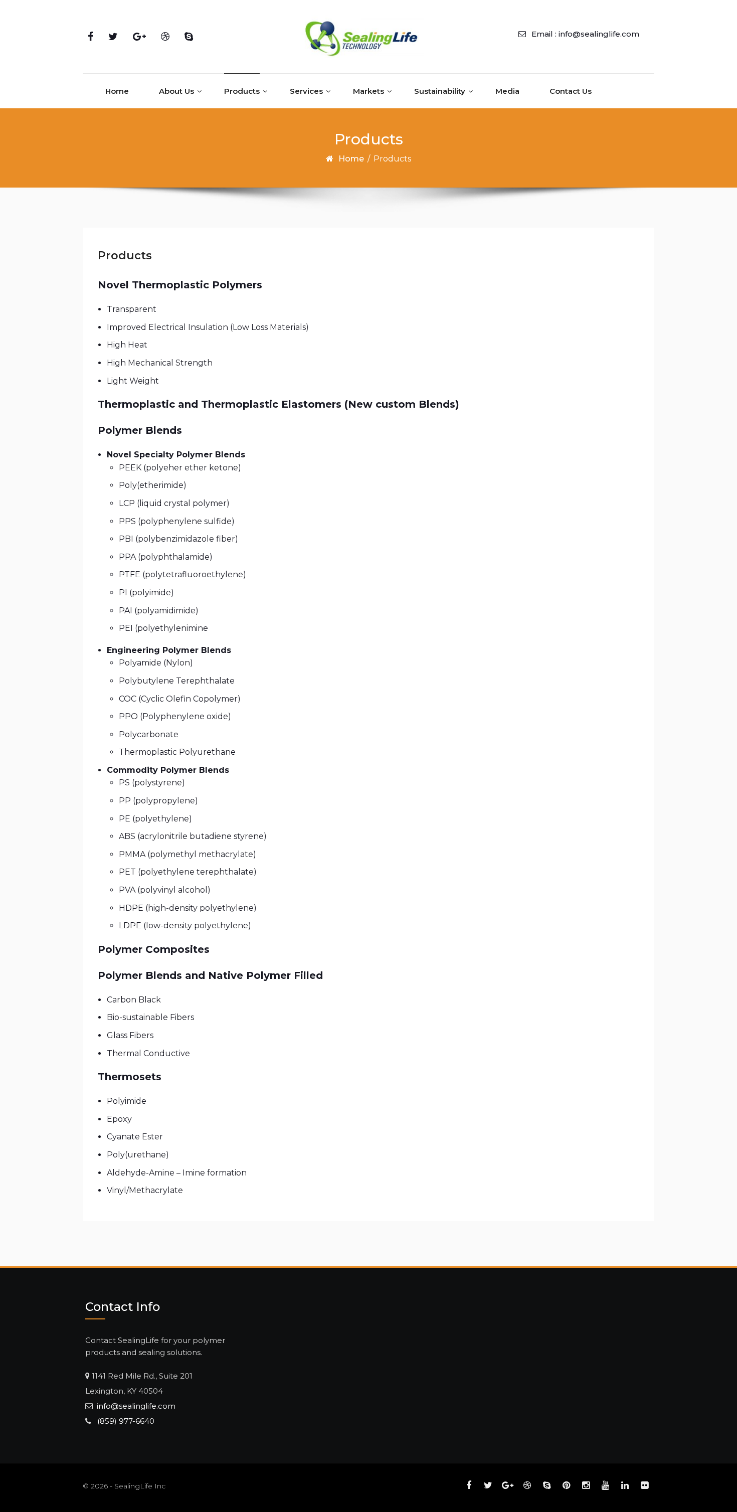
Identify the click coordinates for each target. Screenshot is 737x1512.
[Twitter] (113, 37)
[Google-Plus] (139, 37)
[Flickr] (644, 1485)
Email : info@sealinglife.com (585, 34)
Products (242, 91)
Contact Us (570, 91)
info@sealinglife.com (134, 1406)
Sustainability (439, 91)
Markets (368, 91)
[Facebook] (90, 37)
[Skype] (189, 37)
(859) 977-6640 (122, 1421)
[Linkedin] (625, 1485)
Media (507, 91)
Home (117, 91)
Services (306, 91)
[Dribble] (165, 37)
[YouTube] (605, 1485)
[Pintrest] (566, 1485)
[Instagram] (586, 1485)
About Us (176, 91)
